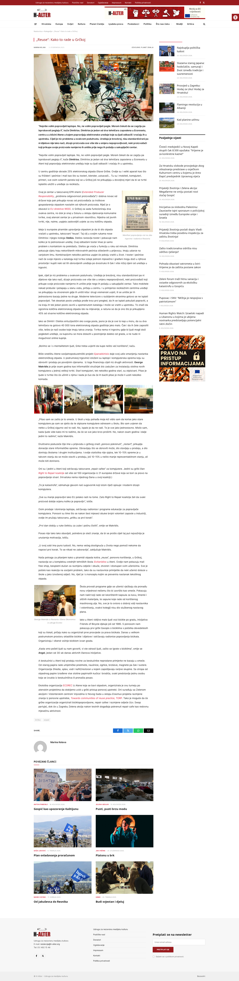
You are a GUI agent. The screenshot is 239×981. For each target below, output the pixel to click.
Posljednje (171, 39)
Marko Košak (40, 897)
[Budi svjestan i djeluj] (125, 877)
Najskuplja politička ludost (188, 49)
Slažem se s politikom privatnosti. (170, 957)
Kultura (81, 24)
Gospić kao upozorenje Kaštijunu (56, 809)
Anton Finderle (41, 804)
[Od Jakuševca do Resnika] (63, 877)
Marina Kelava (40, 47)
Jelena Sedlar (102, 804)
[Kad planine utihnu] (166, 123)
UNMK (98, 897)
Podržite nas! (77, 3)
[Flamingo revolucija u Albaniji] (166, 108)
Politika (147, 24)
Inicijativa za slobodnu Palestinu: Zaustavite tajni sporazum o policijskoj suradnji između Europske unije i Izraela (181, 212)
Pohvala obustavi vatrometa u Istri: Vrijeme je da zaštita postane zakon (180, 265)
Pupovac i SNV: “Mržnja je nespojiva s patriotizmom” (181, 299)
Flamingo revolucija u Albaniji (189, 106)
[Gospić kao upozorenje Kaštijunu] (63, 785)
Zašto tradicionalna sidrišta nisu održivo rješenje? (178, 250)
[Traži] (204, 24)
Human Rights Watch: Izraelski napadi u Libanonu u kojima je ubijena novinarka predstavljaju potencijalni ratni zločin (181, 319)
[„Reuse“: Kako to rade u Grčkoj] (93, 87)
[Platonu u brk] (125, 831)
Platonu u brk (105, 855)
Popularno (193, 39)
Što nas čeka (163, 24)
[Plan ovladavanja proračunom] (63, 831)
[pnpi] (182, 381)
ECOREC (67, 685)
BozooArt (201, 976)
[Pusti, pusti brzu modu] (125, 785)
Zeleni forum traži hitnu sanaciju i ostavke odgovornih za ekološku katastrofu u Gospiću (179, 282)
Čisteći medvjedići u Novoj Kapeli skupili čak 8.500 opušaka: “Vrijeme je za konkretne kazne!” (181, 150)
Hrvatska (46, 24)
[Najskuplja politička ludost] (166, 51)
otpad (46, 720)
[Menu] (35, 24)
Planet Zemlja (97, 24)
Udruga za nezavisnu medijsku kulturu (52, 3)
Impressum (116, 3)
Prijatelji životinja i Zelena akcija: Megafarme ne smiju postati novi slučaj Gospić (178, 191)
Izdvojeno (136, 47)
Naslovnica (38, 31)
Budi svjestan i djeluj (110, 901)
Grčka (37, 720)
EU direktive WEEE (60, 209)
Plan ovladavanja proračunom (54, 855)
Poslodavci (133, 24)
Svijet (70, 24)
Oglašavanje (103, 3)
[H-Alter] (42, 13)
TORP (96, 698)
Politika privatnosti (143, 3)
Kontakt (128, 3)
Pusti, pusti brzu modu (111, 809)
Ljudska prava (116, 24)
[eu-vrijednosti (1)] (155, 18)
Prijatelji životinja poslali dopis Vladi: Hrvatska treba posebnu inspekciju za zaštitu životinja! (181, 233)
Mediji (179, 24)
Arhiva (190, 24)
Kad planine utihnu (188, 119)
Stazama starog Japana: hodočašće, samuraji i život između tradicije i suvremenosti (190, 68)
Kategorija (48, 31)
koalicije (51, 473)
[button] (235, 17)
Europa (59, 24)
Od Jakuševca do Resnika (51, 901)
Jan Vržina (100, 851)
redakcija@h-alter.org (50, 944)
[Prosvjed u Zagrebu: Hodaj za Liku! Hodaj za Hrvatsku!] (166, 89)
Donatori (90, 3)
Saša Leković (40, 851)
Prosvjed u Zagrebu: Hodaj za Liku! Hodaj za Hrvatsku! (190, 89)
